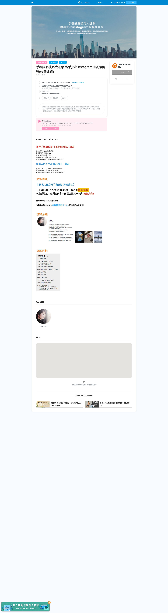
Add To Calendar (78, 82)
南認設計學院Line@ (60, 205)
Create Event (131, 2)
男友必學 (46, 98)
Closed (122, 72)
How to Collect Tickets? (50, 128)
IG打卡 (64, 98)
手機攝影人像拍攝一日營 (50, 93)
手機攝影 (55, 98)
